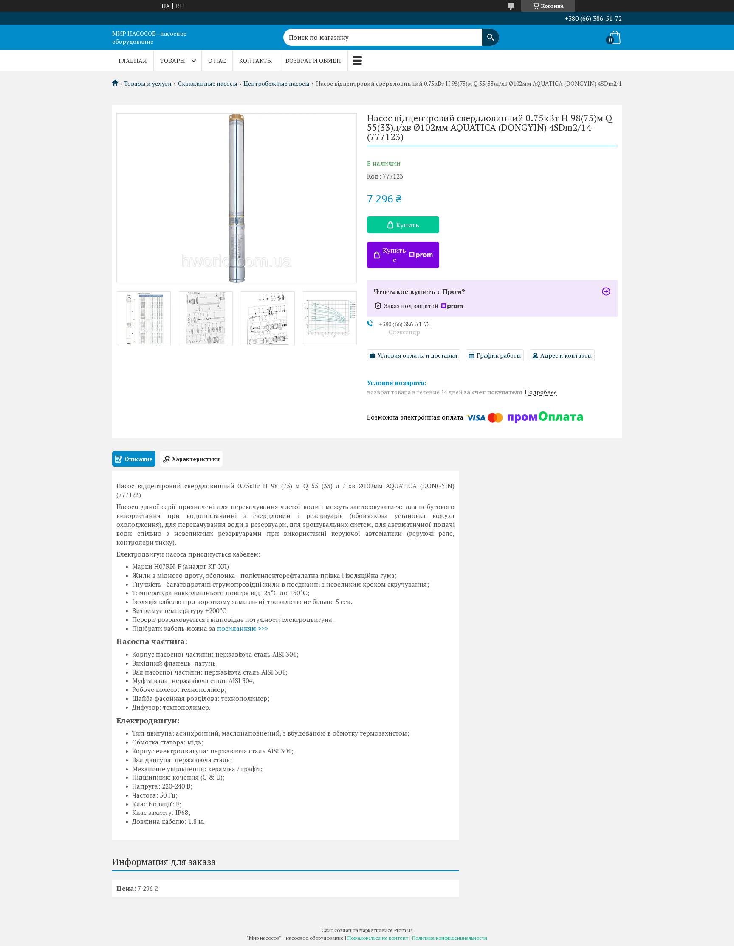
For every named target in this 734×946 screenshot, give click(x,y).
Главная (133, 60)
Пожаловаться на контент (377, 938)
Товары (172, 60)
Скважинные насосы (207, 83)
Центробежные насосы (276, 83)
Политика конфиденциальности (449, 938)
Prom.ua (403, 930)
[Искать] (490, 33)
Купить (407, 225)
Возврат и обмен (313, 60)
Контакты (255, 60)
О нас (217, 60)
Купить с (394, 255)
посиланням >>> (242, 628)
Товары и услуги (148, 83)
